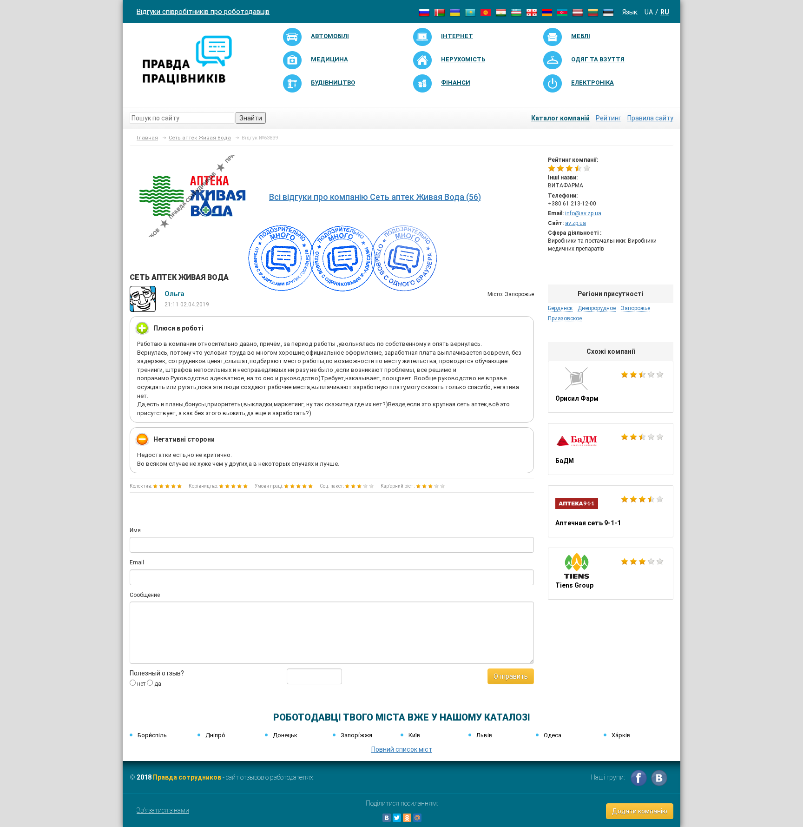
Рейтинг (608, 118)
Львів (484, 735)
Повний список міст (401, 749)
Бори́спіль (152, 735)
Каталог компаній (560, 118)
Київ (414, 735)
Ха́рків (621, 735)
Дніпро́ (215, 735)
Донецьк (285, 735)
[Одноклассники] (407, 818)
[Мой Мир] (417, 818)
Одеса (552, 735)
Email (137, 562)
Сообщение (145, 595)
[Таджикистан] (501, 12)
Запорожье (635, 308)
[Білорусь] (440, 12)
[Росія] (424, 12)
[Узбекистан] (516, 12)
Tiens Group (610, 573)
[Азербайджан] (562, 12)
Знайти (250, 118)
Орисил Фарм (610, 386)
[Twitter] (397, 818)
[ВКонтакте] (386, 818)
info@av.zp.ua (583, 213)
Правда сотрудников (187, 777)
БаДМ (610, 449)
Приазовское (565, 318)
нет (140, 684)
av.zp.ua (575, 223)
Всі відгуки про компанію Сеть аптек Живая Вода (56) (375, 197)
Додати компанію (639, 811)
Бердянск (560, 308)
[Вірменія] (547, 12)
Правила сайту (650, 118)
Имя (135, 530)
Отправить (511, 676)
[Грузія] (532, 12)
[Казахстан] (470, 12)
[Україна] (455, 12)
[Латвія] (578, 12)
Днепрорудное (597, 308)
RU (664, 12)
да (157, 684)
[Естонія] (608, 12)
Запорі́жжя (356, 735)
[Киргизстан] (486, 12)
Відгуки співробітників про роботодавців (203, 11)
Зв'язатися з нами (163, 810)
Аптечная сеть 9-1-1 (610, 511)
